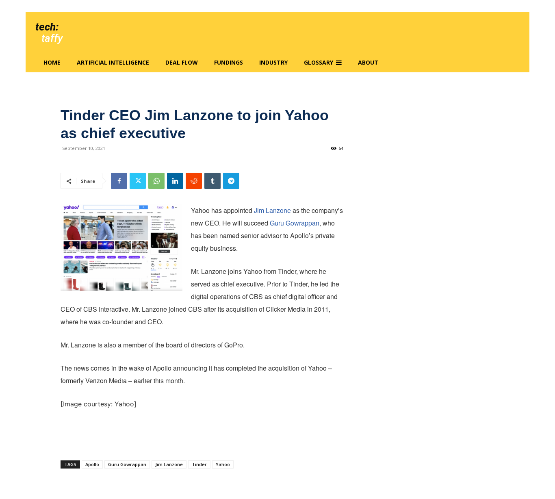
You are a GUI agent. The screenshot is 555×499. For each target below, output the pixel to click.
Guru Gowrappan (294, 223)
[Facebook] (119, 181)
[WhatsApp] (156, 181)
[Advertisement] (202, 433)
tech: (47, 27)
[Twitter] (138, 181)
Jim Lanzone (272, 210)
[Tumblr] (212, 181)
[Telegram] (231, 181)
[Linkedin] (175, 181)
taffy (52, 38)
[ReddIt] (194, 181)
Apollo (92, 464)
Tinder (199, 464)
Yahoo (223, 464)
